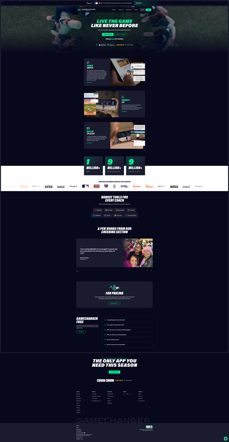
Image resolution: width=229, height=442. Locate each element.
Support (109, 400)
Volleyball (78, 400)
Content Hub (110, 394)
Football (78, 410)
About (139, 394)
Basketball (78, 398)
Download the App (96, 400)
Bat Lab (109, 398)
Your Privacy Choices (80, 432)
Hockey (78, 407)
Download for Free (108, 34)
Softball (78, 396)
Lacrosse (78, 405)
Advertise (140, 398)
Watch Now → (139, 3)
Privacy (77, 425)
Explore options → (114, 303)
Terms (77, 427)
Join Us (148, 9)
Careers (140, 396)
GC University (110, 396)
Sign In (142, 9)
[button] (114, 9)
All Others (78, 412)
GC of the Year (141, 400)
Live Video (94, 394)
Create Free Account (120, 34)
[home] (87, 10)
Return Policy (78, 429)
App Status (109, 403)
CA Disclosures (79, 431)
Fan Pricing (94, 398)
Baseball (78, 394)
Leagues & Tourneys (96, 396)
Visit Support (81, 331)
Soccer (77, 403)
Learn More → (90, 82)
